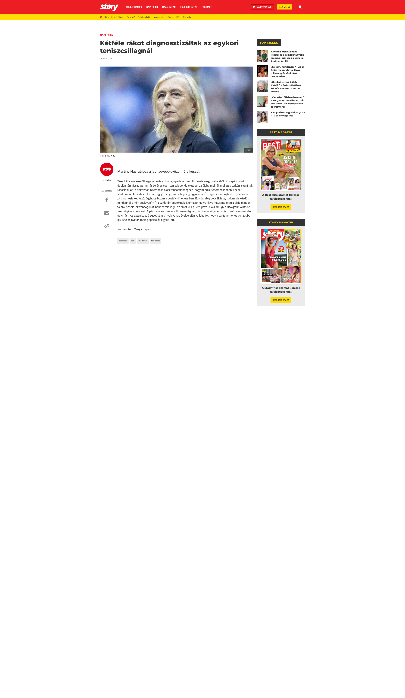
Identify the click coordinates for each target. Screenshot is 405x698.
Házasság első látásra (114, 17)
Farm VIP (131, 17)
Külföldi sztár (188, 7)
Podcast (207, 7)
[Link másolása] (106, 227)
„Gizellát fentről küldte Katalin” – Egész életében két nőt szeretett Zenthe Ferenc (286, 87)
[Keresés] (300, 7)
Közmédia (187, 17)
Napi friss (152, 7)
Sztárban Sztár (144, 17)
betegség (123, 241)
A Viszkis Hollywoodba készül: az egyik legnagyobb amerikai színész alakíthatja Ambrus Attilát (287, 56)
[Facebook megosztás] (106, 201)
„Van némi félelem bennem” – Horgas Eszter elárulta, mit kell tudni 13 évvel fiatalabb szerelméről (288, 102)
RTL (178, 17)
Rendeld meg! (281, 206)
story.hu (107, 180)
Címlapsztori (134, 7)
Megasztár (158, 17)
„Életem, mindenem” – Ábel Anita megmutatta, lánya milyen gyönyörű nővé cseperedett (287, 71)
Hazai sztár (169, 7)
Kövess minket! (263, 7)
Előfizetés (284, 7)
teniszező (155, 241)
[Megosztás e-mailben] (106, 214)
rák (132, 241)
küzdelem (142, 241)
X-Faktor (169, 17)
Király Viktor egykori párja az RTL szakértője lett (288, 114)
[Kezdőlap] (109, 7)
